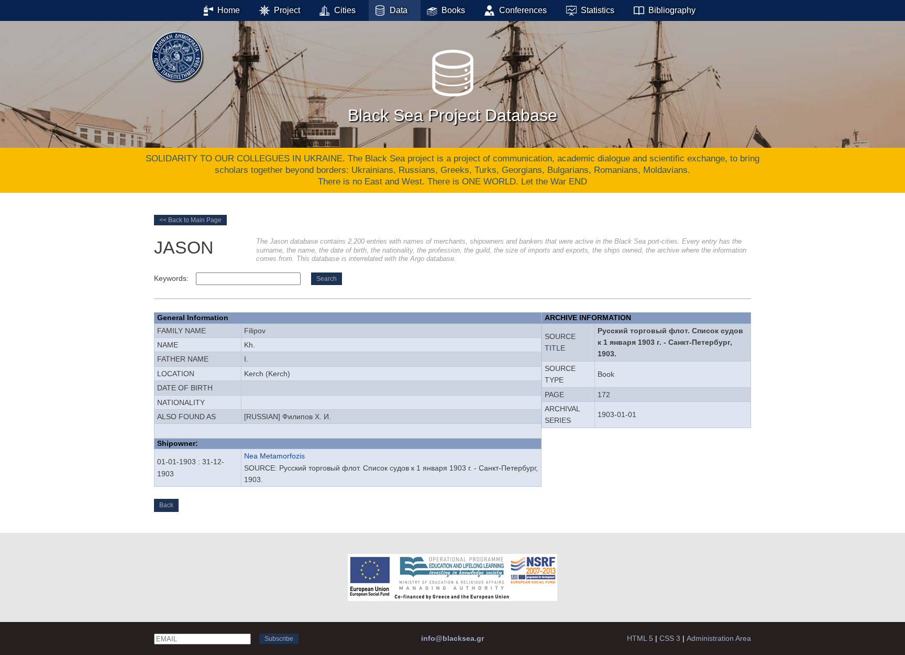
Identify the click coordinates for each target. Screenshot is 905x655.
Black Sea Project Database (452, 115)
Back (166, 505)
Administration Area (719, 638)
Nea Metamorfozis (274, 456)
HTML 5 (640, 638)
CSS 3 (669, 638)
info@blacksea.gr (452, 638)
